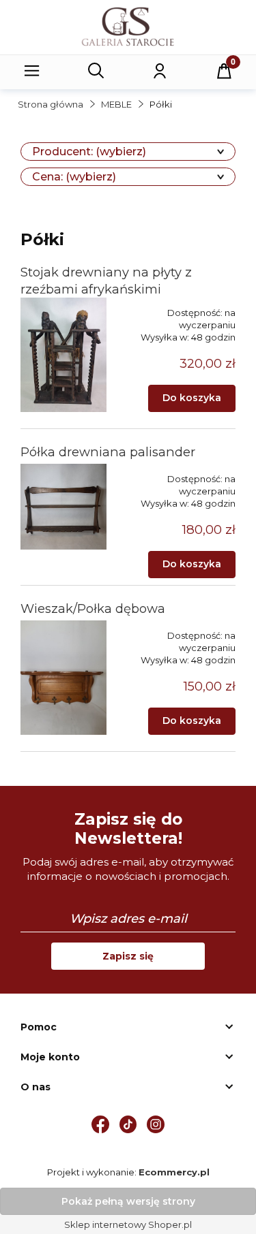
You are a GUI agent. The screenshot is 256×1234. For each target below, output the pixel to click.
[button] (32, 70)
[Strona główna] (128, 26)
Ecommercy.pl (174, 1172)
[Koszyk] (224, 70)
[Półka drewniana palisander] (63, 507)
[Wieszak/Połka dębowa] (63, 677)
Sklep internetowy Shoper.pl (128, 1224)
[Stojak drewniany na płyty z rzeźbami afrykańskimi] (63, 355)
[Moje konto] (159, 70)
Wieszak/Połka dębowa (92, 608)
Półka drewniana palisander (107, 452)
